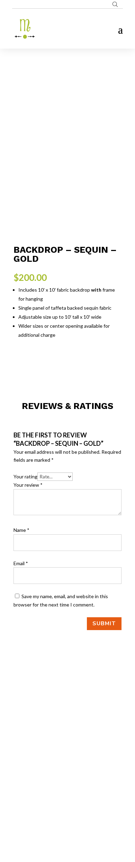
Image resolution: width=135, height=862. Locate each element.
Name (21, 530)
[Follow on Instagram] (67, 779)
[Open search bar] (115, 4)
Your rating (25, 476)
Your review (28, 485)
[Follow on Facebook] (53, 779)
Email (21, 563)
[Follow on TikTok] (81, 779)
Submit (104, 623)
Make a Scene (75, 824)
